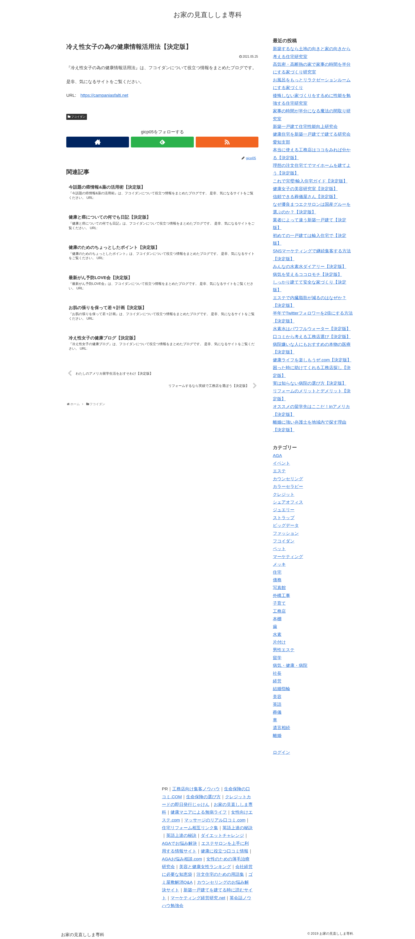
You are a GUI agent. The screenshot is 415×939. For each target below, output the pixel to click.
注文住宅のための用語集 (220, 874)
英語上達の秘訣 (237, 827)
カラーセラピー (288, 486)
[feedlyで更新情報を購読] (162, 142)
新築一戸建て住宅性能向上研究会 (305, 126)
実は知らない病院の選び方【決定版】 (309, 383)
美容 (277, 696)
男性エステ (283, 649)
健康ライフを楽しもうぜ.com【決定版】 (312, 360)
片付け (279, 642)
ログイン (281, 752)
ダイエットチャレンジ (222, 835)
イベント (281, 463)
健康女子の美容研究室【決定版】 (305, 188)
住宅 (277, 572)
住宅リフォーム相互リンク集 (190, 827)
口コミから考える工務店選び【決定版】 (312, 336)
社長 (277, 673)
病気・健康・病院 (290, 665)
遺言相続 (281, 727)
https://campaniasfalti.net (104, 95)
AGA (277, 455)
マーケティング (288, 556)
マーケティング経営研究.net (198, 898)
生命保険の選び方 (203, 796)
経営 (277, 681)
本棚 (277, 618)
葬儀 (277, 712)
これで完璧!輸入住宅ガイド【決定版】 (310, 181)
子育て (279, 603)
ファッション (286, 533)
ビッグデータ (286, 525)
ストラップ (283, 517)
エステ (279, 471)
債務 (277, 580)
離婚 (277, 735)
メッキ (279, 564)
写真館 (279, 587)
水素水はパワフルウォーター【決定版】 (312, 328)
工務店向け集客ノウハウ (196, 789)
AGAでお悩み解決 (179, 843)
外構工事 (281, 595)
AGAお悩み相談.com (182, 859)
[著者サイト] (97, 142)
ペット (279, 548)
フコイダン (78, 116)
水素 (277, 634)
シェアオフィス (288, 502)
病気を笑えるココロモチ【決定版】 (307, 274)
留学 (277, 657)
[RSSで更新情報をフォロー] (227, 142)
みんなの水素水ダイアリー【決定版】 (309, 266)
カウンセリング (288, 478)
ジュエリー (283, 509)
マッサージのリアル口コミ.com (214, 820)
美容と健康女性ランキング (205, 866)
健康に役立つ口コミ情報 (224, 851)
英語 (277, 704)
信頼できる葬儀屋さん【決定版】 (305, 196)
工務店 (279, 611)
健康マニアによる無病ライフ (199, 812)
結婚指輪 (281, 688)
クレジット (283, 494)
